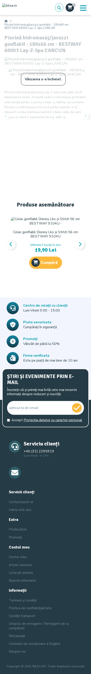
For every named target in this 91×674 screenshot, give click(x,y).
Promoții (15, 537)
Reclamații (17, 636)
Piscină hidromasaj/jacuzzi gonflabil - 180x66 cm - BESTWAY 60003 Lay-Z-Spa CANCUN (37, 26)
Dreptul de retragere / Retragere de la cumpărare (39, 625)
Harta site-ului (20, 509)
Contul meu (18, 557)
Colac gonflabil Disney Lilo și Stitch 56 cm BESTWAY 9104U (45, 234)
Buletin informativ (22, 580)
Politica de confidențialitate (30, 608)
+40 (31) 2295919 (39, 451)
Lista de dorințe (21, 572)
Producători (18, 529)
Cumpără (49, 262)
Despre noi (17, 651)
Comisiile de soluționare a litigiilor (35, 643)
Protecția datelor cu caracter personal (53, 420)
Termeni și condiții (22, 600)
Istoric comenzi (20, 565)
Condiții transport (22, 615)
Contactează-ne (21, 502)
